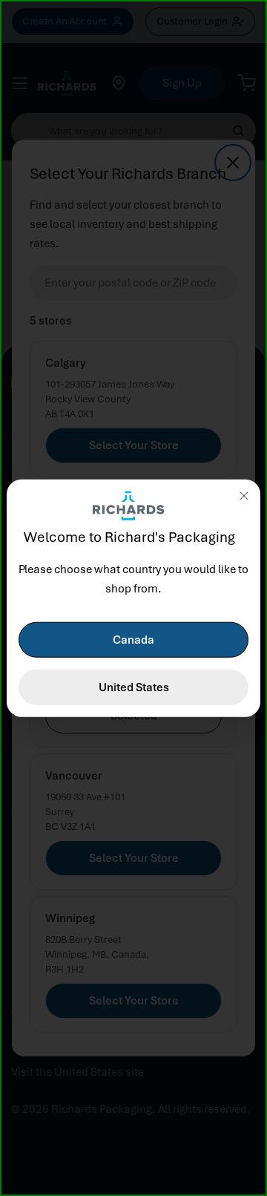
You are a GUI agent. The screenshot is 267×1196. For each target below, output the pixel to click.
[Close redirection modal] (244, 495)
